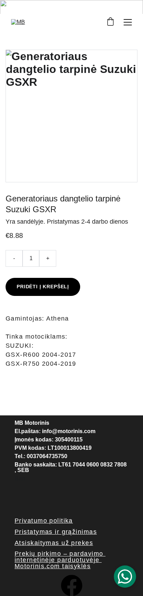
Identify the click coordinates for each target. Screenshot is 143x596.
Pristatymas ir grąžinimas (56, 531)
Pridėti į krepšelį (43, 286)
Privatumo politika (44, 520)
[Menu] (128, 22)
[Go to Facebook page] (71, 585)
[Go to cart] (110, 22)
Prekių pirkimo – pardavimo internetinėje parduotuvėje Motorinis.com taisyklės (60, 560)
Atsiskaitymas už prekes (54, 542)
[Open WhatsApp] (125, 576)
